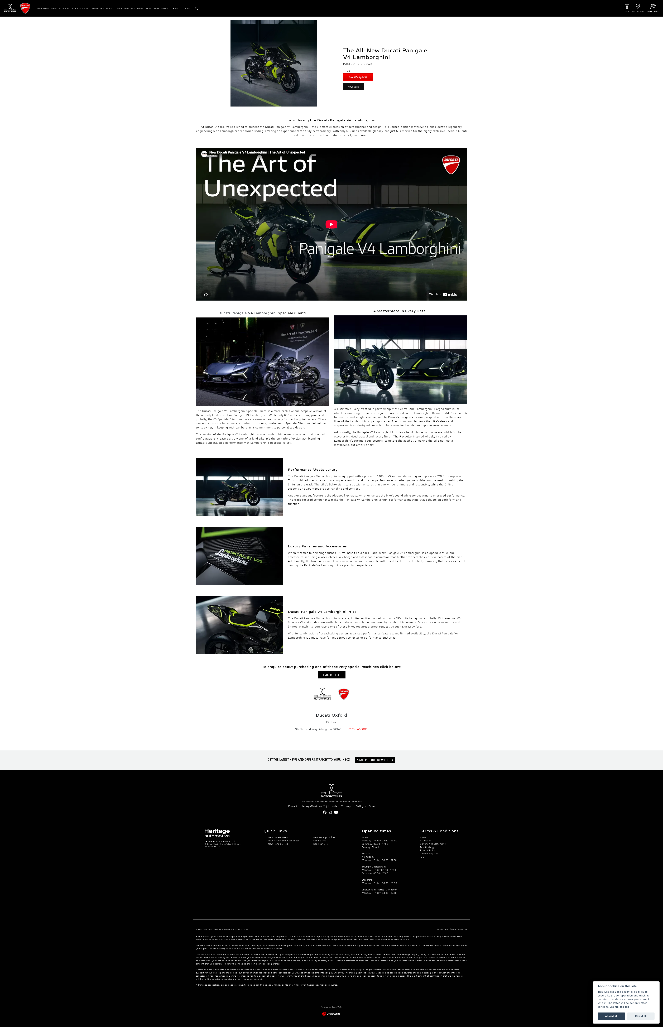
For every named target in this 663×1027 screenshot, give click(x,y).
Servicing (128, 8)
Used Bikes (97, 8)
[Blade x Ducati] (331, 694)
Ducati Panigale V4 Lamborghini (287, 126)
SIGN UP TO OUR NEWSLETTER (375, 760)
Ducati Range (42, 8)
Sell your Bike (365, 806)
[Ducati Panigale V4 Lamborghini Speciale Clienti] (262, 361)
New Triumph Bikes (324, 837)
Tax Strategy (427, 847)
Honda (332, 806)
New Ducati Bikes (278, 837)
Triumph (346, 806)
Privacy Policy (427, 850)
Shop (119, 8)
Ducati (292, 806)
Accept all (611, 1016)
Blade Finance (144, 8)
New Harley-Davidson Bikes (284, 840)
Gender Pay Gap (429, 853)
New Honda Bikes (278, 843)
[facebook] (326, 812)
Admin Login (443, 929)
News (156, 8)
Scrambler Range (80, 8)
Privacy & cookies (459, 929)
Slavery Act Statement (433, 843)
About (176, 8)
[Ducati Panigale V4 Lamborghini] (400, 359)
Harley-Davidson (313, 806)
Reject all (641, 1016)
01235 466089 (358, 729)
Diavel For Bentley (60, 8)
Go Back (354, 86)
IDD (422, 856)
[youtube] (337, 812)
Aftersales (426, 840)
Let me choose (619, 1006)
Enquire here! (331, 675)
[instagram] (331, 812)
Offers (109, 8)
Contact (187, 8)
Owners (165, 8)
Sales (423, 837)
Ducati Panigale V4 (357, 77)
